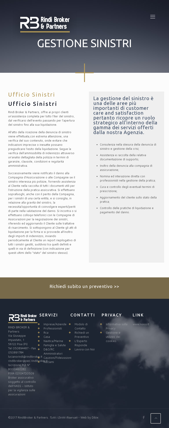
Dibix (95, 417)
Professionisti (53, 328)
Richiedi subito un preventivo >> (84, 286)
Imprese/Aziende (55, 324)
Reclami (49, 362)
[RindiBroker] (45, 16)
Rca (46, 332)
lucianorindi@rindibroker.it (25, 356)
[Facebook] (143, 417)
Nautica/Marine (53, 341)
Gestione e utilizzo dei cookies (113, 337)
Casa (47, 336)
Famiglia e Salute (55, 345)
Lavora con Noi (85, 349)
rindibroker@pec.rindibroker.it (28, 361)
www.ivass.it (141, 324)
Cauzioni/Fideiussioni (57, 357)
